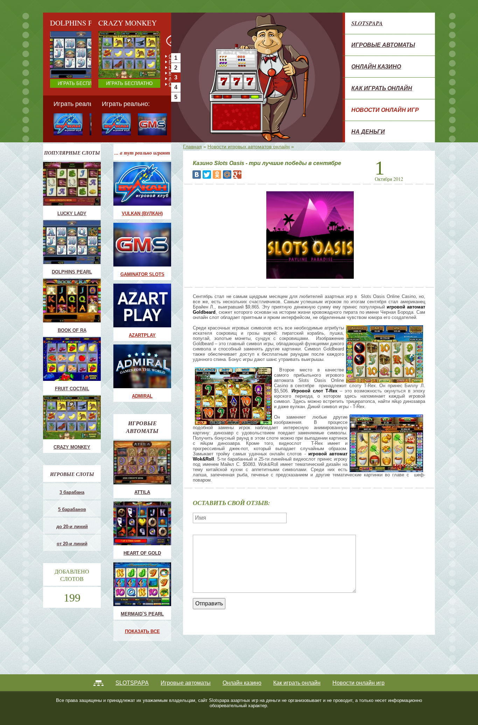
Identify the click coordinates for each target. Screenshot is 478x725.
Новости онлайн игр (385, 110)
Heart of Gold (142, 553)
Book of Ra (72, 330)
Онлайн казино (376, 66)
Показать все (142, 631)
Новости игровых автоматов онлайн (249, 146)
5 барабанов (72, 509)
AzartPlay (142, 335)
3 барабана (71, 492)
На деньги (368, 131)
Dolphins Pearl (72, 272)
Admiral (142, 396)
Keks (125, 73)
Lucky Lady (71, 213)
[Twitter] (207, 174)
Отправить (209, 603)
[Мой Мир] (227, 174)
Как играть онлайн (381, 88)
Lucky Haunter (135, 67)
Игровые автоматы (383, 45)
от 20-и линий (72, 543)
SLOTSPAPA (367, 23)
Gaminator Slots (142, 274)
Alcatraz (128, 78)
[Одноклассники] (217, 174)
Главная (192, 146)
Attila (142, 492)
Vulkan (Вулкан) (142, 213)
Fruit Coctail (132, 62)
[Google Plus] (237, 174)
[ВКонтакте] (196, 174)
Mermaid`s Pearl (142, 614)
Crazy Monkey (135, 56)
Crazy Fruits (132, 84)
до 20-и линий (72, 526)
